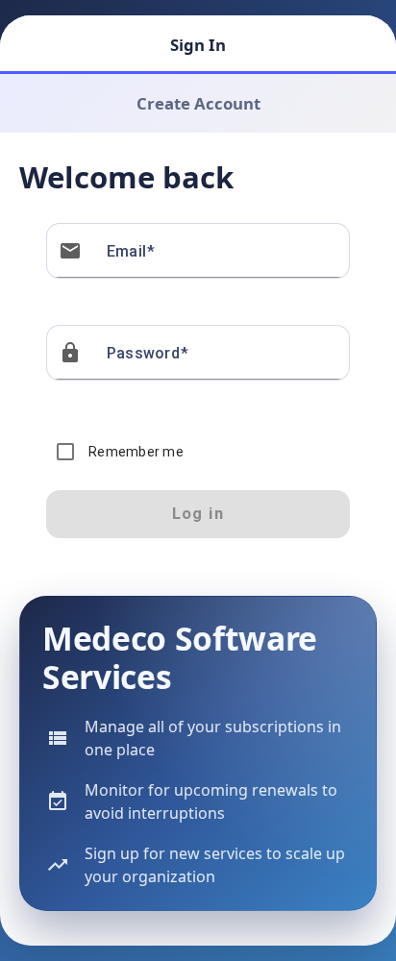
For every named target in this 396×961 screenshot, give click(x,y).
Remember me (136, 451)
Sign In (198, 45)
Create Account (198, 103)
